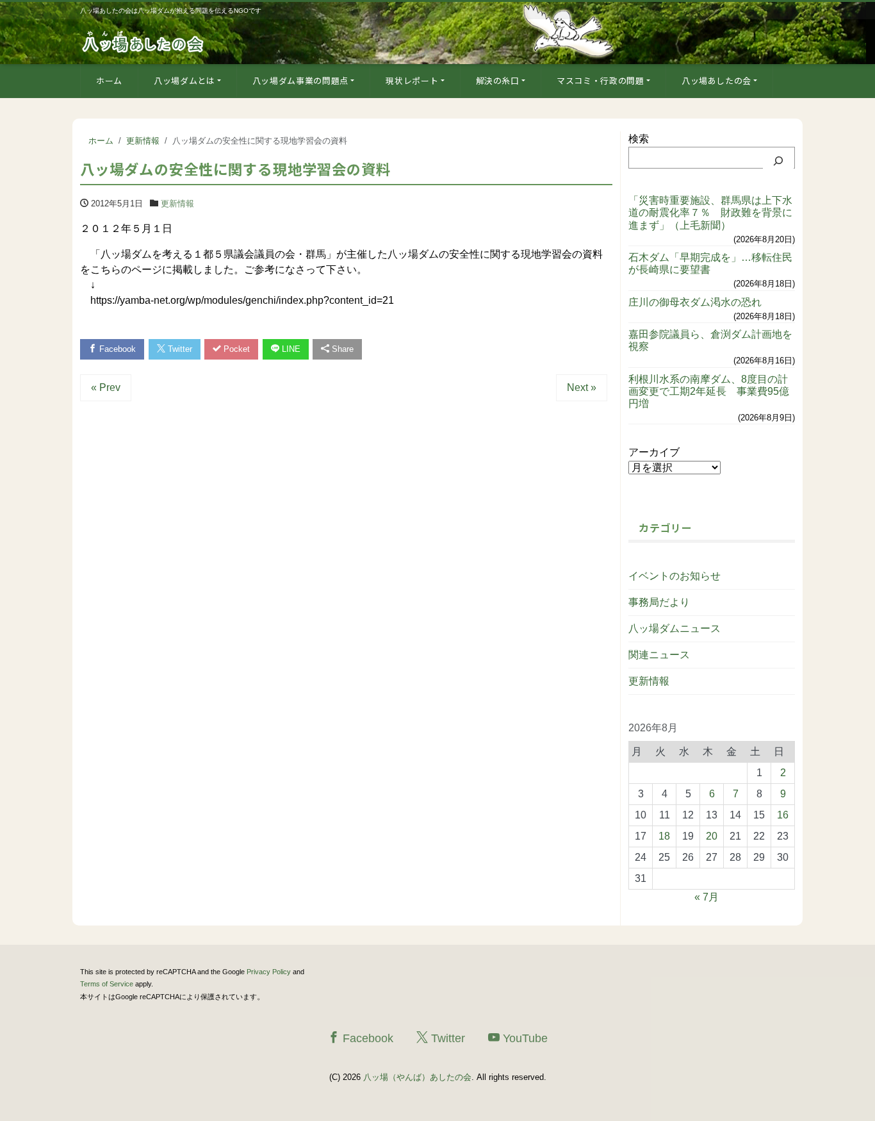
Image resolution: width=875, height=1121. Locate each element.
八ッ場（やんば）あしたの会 (417, 1077)
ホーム (109, 80)
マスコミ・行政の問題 (600, 80)
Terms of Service (106, 984)
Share (341, 349)
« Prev (105, 387)
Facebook (116, 349)
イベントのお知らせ (674, 575)
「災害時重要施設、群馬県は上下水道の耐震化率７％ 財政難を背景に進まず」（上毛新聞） (710, 212)
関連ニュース (659, 654)
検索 (638, 138)
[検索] (778, 161)
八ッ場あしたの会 (716, 80)
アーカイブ (654, 452)
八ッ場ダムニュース (674, 628)
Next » (581, 387)
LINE (289, 349)
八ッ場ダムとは (184, 80)
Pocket (235, 349)
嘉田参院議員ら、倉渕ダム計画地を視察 (710, 340)
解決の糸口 (497, 80)
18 (664, 836)
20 (711, 836)
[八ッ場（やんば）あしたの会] (144, 40)
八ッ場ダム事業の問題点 (300, 80)
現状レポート (412, 80)
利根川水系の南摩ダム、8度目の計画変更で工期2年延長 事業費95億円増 (708, 391)
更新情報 (177, 203)
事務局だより (659, 602)
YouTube (524, 1038)
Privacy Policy (269, 972)
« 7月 (706, 897)
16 (783, 815)
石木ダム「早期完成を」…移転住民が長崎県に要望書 (710, 263)
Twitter (178, 349)
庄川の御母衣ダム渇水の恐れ (695, 302)
